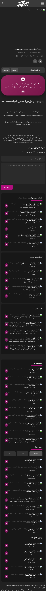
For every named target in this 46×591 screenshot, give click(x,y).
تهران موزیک (16, 138)
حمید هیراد (22, 198)
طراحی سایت (30, 590)
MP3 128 (14, 70)
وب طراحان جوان (7, 590)
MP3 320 (6, 70)
